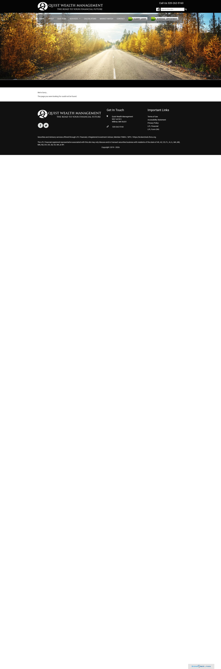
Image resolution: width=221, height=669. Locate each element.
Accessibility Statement (157, 120)
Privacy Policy (153, 123)
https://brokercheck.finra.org (144, 137)
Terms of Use (153, 117)
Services (74, 19)
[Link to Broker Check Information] (201, 666)
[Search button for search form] (185, 9)
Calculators (90, 19)
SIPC (129, 137)
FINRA (123, 137)
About (51, 19)
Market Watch (106, 19)
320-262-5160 (175, 3)
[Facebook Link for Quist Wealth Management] (158, 10)
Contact (121, 19)
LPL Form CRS (153, 129)
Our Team (61, 19)
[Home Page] (70, 6)
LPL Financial (153, 126)
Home (42, 19)
